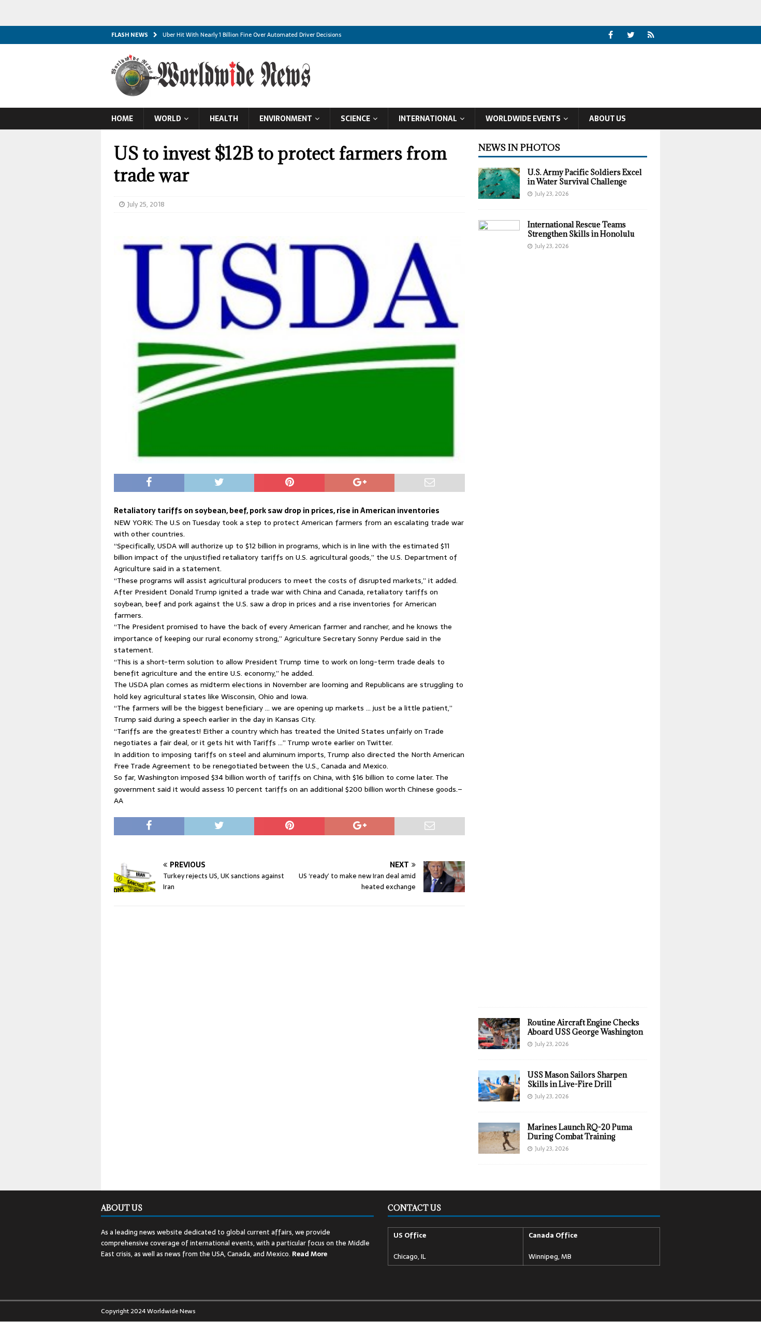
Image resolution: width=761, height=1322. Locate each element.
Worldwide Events (523, 118)
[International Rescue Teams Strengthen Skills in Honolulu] (499, 608)
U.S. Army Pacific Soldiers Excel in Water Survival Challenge (585, 176)
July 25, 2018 (146, 204)
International (428, 118)
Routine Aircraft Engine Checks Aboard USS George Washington (585, 1027)
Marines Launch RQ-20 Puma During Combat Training (580, 1131)
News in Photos (519, 147)
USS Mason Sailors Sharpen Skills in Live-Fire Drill (577, 1079)
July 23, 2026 (551, 193)
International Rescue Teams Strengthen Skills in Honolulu (581, 229)
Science (355, 118)
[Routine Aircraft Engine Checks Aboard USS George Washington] (499, 1033)
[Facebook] (611, 35)
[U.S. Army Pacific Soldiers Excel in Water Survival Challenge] (499, 183)
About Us (607, 118)
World (167, 118)
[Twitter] (631, 35)
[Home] (651, 35)
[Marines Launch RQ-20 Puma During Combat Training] (499, 1138)
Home (122, 118)
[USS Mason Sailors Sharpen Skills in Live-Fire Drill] (499, 1085)
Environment (285, 118)
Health (224, 118)
